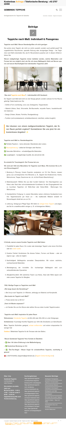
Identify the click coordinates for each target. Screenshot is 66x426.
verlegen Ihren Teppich (46, 204)
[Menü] (60, 9)
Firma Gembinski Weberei (51, 385)
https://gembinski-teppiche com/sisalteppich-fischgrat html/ (31, 406)
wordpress (31, 387)
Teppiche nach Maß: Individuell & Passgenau (33, 39)
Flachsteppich (48, 394)
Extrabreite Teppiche (20, 318)
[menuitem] (56, 9)
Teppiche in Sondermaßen (51, 382)
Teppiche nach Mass (18, 95)
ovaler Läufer (16, 248)
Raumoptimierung (12, 147)
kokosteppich (37, 383)
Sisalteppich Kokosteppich (51, 388)
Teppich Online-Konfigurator (44, 356)
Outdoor (7, 331)
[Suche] (56, 9)
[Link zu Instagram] (58, 420)
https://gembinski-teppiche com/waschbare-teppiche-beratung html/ (31, 381)
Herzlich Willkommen (50, 409)
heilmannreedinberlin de (31, 389)
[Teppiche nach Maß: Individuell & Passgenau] (33, 33)
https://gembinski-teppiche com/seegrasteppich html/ (32, 410)
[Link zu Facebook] (61, 420)
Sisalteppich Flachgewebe (51, 379)
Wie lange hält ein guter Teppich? (53, 397)
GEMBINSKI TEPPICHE (14, 9)
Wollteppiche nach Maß (51, 391)
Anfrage (20, 1)
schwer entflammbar (35, 325)
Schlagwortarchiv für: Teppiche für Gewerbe (16, 16)
